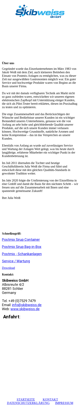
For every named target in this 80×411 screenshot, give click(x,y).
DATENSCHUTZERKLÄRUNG (28, 403)
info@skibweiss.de (27, 305)
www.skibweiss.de (25, 309)
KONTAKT (50, 399)
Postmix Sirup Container (21, 239)
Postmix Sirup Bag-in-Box (21, 247)
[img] (40, 11)
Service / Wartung (16, 261)
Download (8, 267)
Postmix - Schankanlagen (22, 254)
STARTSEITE (26, 399)
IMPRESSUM (64, 403)
